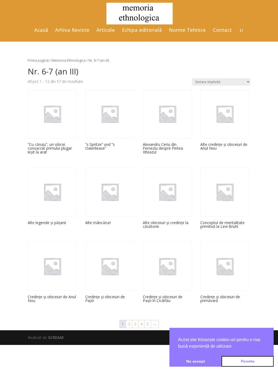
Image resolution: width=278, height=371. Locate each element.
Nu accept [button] (195, 361)
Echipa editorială (142, 30)
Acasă (41, 30)
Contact (222, 30)
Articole (105, 30)
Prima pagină (38, 60)
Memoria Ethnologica (69, 60)
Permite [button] (248, 361)
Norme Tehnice (187, 30)
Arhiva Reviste (72, 30)
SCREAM (56, 337)
